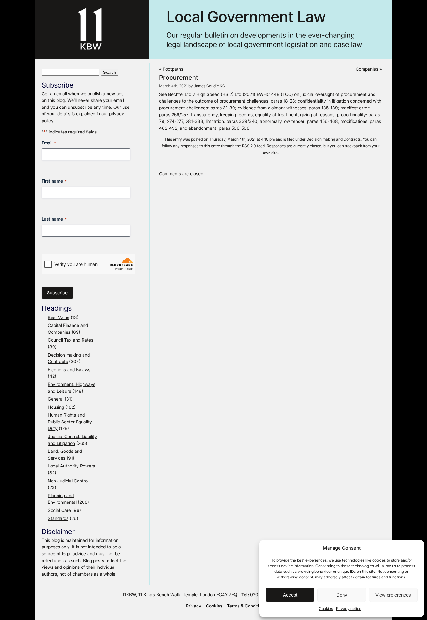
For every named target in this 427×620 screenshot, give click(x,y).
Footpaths (173, 69)
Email (49, 142)
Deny (341, 595)
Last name (54, 219)
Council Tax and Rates (70, 339)
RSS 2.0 (249, 145)
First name (54, 180)
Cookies (326, 608)
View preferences (393, 595)
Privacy (193, 605)
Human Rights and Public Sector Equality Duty (70, 421)
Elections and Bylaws (69, 369)
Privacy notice (348, 608)
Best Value (58, 317)
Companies (367, 69)
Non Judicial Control (68, 480)
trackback (353, 145)
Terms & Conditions (246, 605)
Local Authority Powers (71, 465)
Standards (58, 518)
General (55, 399)
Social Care (59, 510)
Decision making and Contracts (333, 139)
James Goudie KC (209, 85)
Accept (290, 595)
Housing (56, 407)
